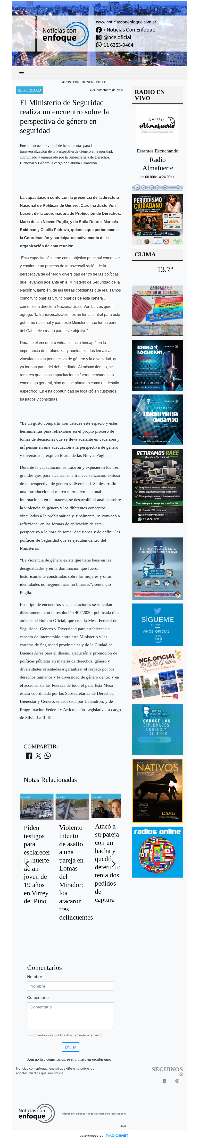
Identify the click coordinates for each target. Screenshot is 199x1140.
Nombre (34, 976)
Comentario (38, 997)
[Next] (113, 863)
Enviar (70, 1047)
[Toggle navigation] (21, 72)
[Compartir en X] (38, 757)
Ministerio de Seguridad (84, 82)
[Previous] (27, 863)
